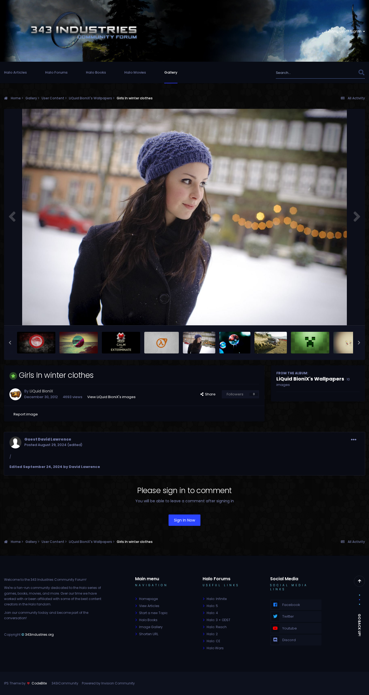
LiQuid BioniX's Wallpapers (310, 378)
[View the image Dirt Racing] (270, 342)
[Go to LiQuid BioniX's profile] (15, 394)
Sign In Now (184, 520)
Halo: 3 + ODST (218, 620)
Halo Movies (135, 72)
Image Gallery (151, 627)
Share (209, 394)
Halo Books (96, 72)
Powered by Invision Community (108, 683)
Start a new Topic (153, 613)
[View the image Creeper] (310, 342)
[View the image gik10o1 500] (234, 342)
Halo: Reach (217, 627)
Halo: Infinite (217, 598)
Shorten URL (148, 634)
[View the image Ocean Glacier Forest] (78, 342)
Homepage (148, 598)
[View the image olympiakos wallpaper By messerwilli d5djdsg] (36, 342)
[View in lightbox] (184, 217)
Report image (26, 414)
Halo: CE (213, 641)
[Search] (361, 73)
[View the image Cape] (350, 342)
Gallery (170, 72)
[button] (10, 343)
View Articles (149, 606)
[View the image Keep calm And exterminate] (121, 342)
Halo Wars (215, 648)
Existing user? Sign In (344, 31)
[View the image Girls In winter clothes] (199, 342)
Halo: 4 (212, 613)
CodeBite (39, 683)
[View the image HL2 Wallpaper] (161, 342)
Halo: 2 (212, 634)
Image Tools (341, 315)
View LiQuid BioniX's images (111, 396)
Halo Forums (56, 72)
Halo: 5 (212, 606)
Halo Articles (15, 72)
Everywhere (341, 72)
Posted (45, 444)
